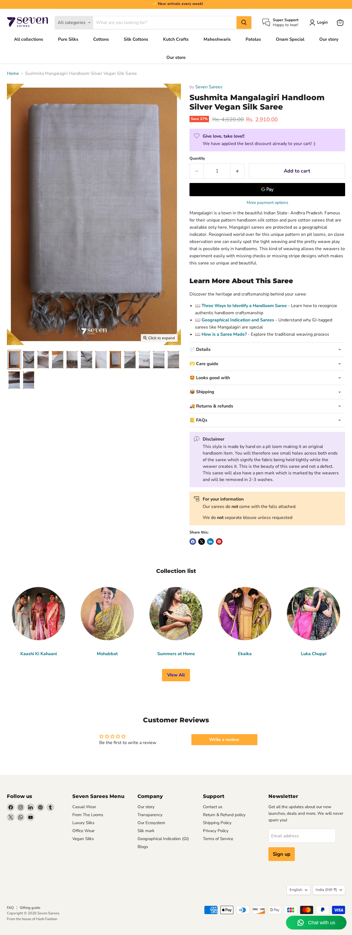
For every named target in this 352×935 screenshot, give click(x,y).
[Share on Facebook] (192, 541)
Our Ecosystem (151, 822)
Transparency (150, 815)
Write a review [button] (224, 740)
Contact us (212, 807)
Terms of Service (218, 838)
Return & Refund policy (224, 815)
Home (13, 73)
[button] (14, 359)
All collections (28, 39)
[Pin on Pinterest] (219, 541)
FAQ (10, 907)
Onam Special (290, 39)
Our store (176, 57)
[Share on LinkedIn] (210, 541)
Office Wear (83, 830)
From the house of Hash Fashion (32, 919)
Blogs (143, 846)
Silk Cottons (136, 39)
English (296, 889)
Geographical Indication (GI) (163, 838)
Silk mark (146, 830)
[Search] (244, 22)
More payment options (267, 202)
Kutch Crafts (176, 39)
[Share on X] (201, 541)
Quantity (197, 158)
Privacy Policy (216, 830)
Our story (328, 39)
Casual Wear (84, 807)
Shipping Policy (217, 822)
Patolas (253, 39)
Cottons (101, 39)
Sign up (281, 854)
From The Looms (87, 815)
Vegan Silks (83, 838)
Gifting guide (30, 907)
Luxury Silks (83, 822)
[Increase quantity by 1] (237, 171)
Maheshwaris (217, 39)
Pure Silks (68, 39)
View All (176, 675)
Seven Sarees (208, 87)
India (326, 889)
